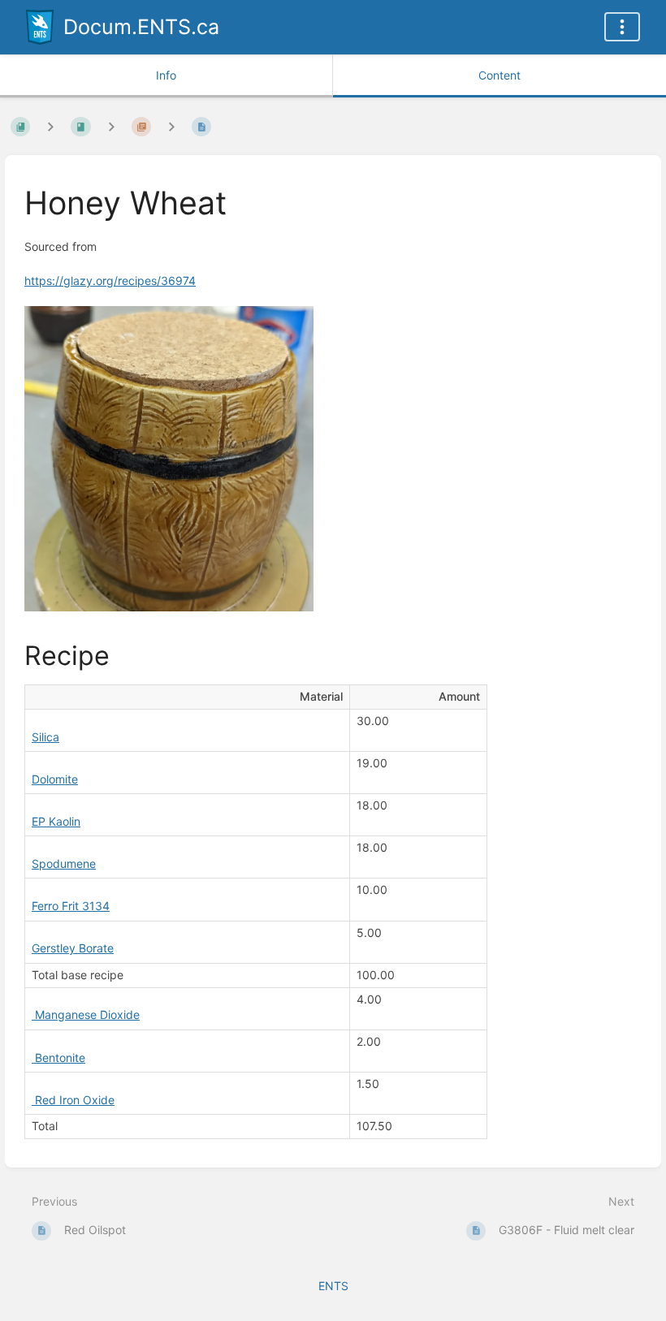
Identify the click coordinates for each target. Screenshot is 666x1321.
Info (166, 75)
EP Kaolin (56, 821)
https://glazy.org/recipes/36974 (110, 280)
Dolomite (55, 779)
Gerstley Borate (73, 948)
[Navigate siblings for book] (50, 126)
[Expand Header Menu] (622, 26)
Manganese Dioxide (86, 1014)
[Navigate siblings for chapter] (111, 126)
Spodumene (64, 863)
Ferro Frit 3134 (71, 906)
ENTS (333, 1286)
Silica (45, 737)
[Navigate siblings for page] (171, 126)
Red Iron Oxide (73, 1100)
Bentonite (58, 1057)
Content (499, 75)
